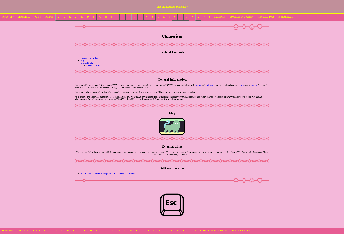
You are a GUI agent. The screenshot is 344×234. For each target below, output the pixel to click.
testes (241, 85)
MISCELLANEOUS (266, 17)
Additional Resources (95, 65)
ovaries (254, 85)
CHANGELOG (24, 17)
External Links (87, 63)
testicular (209, 85)
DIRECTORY (8, 17)
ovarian (198, 85)
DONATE (49, 17)
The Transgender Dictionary (172, 6)
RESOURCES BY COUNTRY (241, 17)
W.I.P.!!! (38, 17)
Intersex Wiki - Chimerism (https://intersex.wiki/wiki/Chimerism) (108, 173)
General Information (89, 58)
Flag (82, 60)
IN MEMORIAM (285, 17)
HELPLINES (219, 17)
